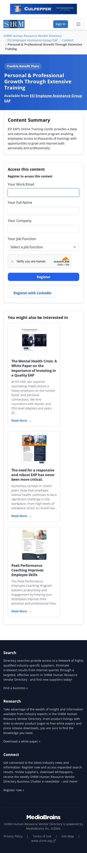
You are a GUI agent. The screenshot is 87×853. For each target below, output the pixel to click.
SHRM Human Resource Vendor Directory (32, 36)
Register (43, 277)
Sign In (60, 24)
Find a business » (15, 688)
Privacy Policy (13, 836)
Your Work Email (21, 184)
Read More (19, 420)
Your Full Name (20, 202)
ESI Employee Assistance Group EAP (32, 40)
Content (67, 40)
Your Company (19, 220)
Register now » (13, 790)
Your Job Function (22, 238)
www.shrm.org (42, 841)
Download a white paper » (21, 741)
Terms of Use (42, 836)
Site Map (67, 836)
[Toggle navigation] (78, 24)
